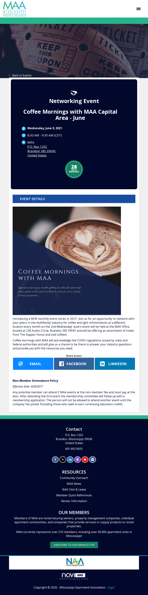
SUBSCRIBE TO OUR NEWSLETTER (74, 545)
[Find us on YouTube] (85, 459)
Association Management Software (74, 578)
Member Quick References (74, 495)
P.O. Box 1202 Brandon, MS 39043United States (41, 151)
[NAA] (75, 562)
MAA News (74, 484)
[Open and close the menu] (85, 8)
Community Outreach (74, 478)
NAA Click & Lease (74, 489)
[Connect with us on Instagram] (77, 459)
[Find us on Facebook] (55, 459)
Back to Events (22, 75)
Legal (111, 587)
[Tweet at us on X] (62, 459)
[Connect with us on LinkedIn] (70, 459)
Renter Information (74, 501)
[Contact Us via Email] (92, 459)
